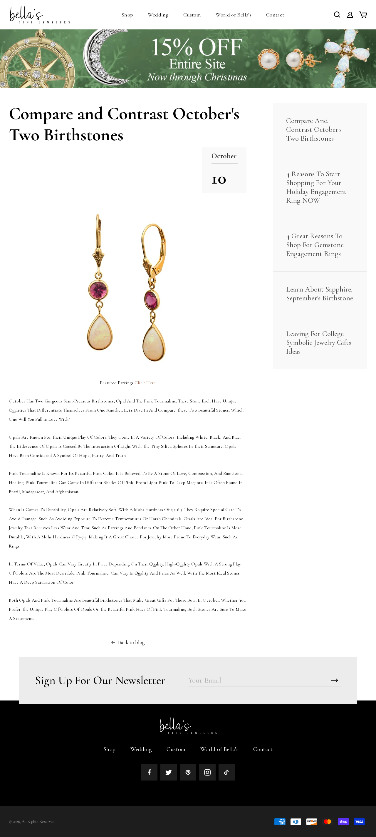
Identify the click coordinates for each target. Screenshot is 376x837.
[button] (127, 14)
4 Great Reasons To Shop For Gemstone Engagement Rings (315, 245)
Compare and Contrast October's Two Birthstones (314, 129)
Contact (263, 749)
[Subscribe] (334, 680)
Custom (176, 749)
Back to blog (131, 642)
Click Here (145, 383)
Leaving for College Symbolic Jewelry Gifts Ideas (318, 342)
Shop (109, 749)
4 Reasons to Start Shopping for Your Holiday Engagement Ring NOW (316, 187)
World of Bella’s (219, 749)
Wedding (141, 749)
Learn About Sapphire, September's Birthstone (319, 293)
